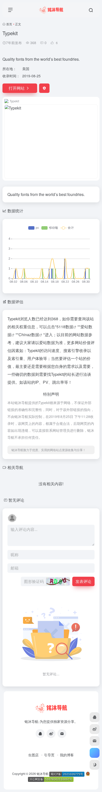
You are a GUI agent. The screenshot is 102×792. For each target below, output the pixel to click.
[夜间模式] (95, 765)
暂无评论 (16, 500)
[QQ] (40, 733)
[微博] (51, 733)
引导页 (49, 754)
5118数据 (64, 326)
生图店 (33, 754)
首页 (9, 24)
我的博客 (67, 754)
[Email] (61, 733)
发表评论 (83, 581)
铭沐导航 (43, 773)
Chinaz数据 (29, 334)
